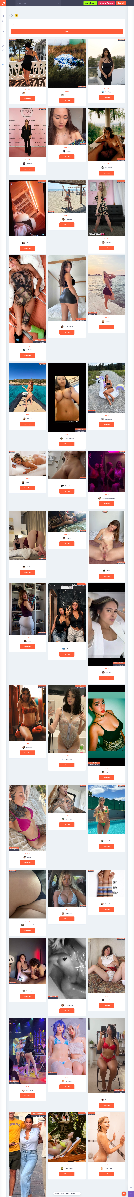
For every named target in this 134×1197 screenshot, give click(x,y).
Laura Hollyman (69, 326)
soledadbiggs (29, 243)
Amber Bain (29, 350)
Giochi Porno (106, 3)
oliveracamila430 (69, 1168)
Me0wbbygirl (108, 92)
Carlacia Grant (108, 904)
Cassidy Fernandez (69, 438)
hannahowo (69, 759)
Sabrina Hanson (69, 485)
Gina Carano (29, 93)
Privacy (73, 1193)
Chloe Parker (29, 747)
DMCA (62, 1193)
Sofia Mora (108, 772)
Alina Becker (29, 567)
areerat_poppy (29, 1090)
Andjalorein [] (108, 167)
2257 (78, 1193)
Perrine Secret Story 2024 (108, 498)
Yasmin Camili (108, 840)
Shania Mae (108, 1000)
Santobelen (29, 163)
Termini (67, 1193)
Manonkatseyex (108, 1168)
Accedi (121, 3)
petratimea (69, 648)
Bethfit (29, 641)
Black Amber (108, 1099)
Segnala (57, 1193)
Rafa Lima (108, 672)
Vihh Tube (29, 418)
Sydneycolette (69, 913)
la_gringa (69, 538)
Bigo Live (69, 151)
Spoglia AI (90, 3)
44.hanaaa (108, 321)
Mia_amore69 (108, 419)
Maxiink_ (29, 857)
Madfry (108, 570)
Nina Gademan (69, 95)
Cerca (67, 31)
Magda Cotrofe (29, 482)
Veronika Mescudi (29, 925)
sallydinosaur (69, 819)
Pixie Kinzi (108, 242)
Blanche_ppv (29, 991)
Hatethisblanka (69, 1005)
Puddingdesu (69, 1081)
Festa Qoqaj (69, 219)
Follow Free (27, 98)
